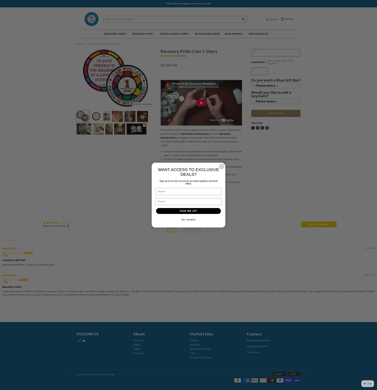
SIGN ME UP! (188, 211)
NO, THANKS (189, 220)
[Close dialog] (221, 166)
